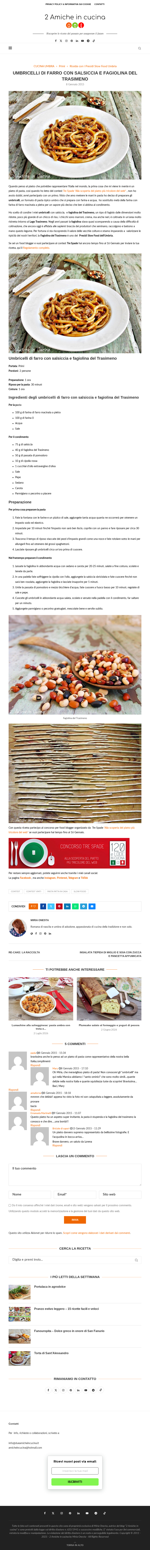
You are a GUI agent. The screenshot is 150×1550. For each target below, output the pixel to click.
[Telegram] (88, 41)
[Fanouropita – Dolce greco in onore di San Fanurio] (20, 1336)
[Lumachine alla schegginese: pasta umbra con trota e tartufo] (41, 998)
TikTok (84, 878)
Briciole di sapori (60, 1129)
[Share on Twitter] (51, 906)
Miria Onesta (40, 920)
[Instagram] (66, 41)
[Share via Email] (92, 906)
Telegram (73, 878)
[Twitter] (61, 41)
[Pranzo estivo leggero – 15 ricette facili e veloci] (20, 1314)
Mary (55, 1069)
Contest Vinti (33, 891)
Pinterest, (62, 878)
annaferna (36, 1093)
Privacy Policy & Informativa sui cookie (68, 4)
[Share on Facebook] (43, 906)
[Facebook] (56, 41)
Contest (15, 891)
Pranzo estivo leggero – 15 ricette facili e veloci (66, 1308)
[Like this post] (34, 906)
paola (33, 1053)
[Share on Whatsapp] (75, 906)
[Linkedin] (77, 41)
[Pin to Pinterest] (59, 906)
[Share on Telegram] (83, 906)
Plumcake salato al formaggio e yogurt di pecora (109, 1025)
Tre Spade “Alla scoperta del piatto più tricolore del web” (94, 191)
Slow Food (80, 891)
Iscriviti (75, 1482)
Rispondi (35, 1065)
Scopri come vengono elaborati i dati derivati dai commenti (96, 1233)
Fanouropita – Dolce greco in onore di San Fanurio (69, 1331)
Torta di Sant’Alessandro (51, 1353)
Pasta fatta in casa (57, 891)
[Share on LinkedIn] (67, 906)
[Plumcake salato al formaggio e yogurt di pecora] (109, 998)
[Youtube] (82, 41)
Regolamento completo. (36, 248)
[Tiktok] (94, 41)
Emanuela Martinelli (41, 1113)
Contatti (99, 4)
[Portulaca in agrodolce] (20, 1292)
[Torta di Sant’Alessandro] (20, 1358)
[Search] (139, 48)
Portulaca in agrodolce (50, 1286)
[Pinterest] (72, 41)
